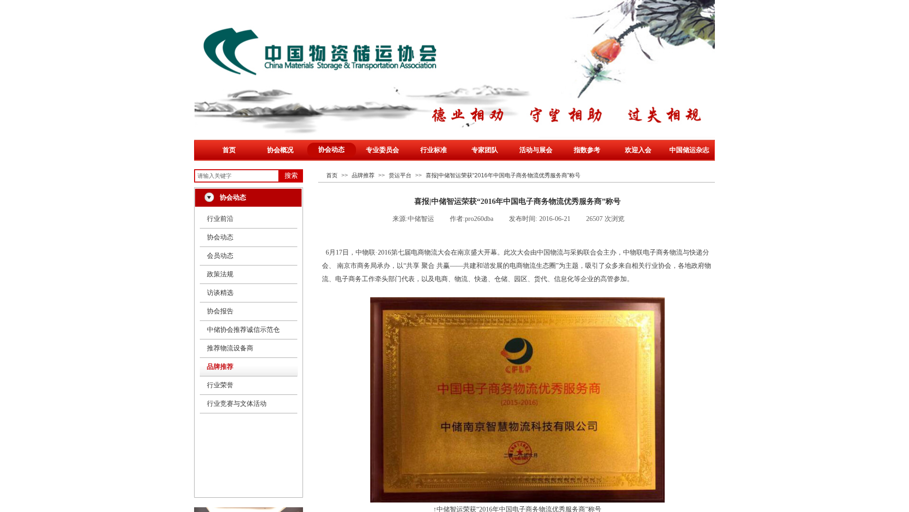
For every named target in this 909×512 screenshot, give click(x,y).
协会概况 (280, 150)
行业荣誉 (220, 385)
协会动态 (331, 149)
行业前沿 (220, 218)
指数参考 (587, 150)
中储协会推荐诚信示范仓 (243, 329)
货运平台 (400, 175)
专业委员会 (382, 150)
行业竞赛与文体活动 (237, 403)
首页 (229, 150)
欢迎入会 (638, 150)
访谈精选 (220, 292)
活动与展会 (536, 150)
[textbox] (236, 176)
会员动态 (220, 255)
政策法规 (220, 274)
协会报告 (220, 311)
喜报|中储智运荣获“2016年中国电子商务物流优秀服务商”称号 (503, 175)
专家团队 (485, 150)
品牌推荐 (363, 175)
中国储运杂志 (689, 150)
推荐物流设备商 (230, 348)
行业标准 (433, 150)
